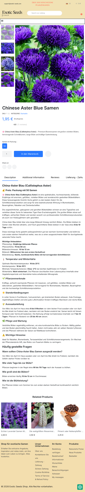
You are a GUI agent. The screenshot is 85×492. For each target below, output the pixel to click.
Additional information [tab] (33, 177)
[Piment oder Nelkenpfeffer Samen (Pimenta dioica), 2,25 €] (71, 419)
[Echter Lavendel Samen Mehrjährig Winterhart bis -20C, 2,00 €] (14, 419)
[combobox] (44, 13)
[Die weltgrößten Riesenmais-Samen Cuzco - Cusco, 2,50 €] (42, 419)
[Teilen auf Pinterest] (14, 167)
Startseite (23, 113)
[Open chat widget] (80, 487)
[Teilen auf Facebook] (4, 167)
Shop (6, 15)
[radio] (4, 146)
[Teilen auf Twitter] (9, 167)
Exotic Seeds (12, 12)
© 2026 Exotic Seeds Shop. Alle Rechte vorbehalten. (27, 486)
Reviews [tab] (55, 177)
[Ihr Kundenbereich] (73, 13)
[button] (80, 13)
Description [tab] (10, 177)
